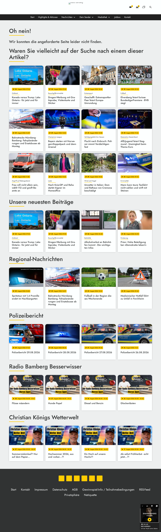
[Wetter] (143, 7)
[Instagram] (21, 7)
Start (32, 17)
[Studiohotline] (35, 7)
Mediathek (102, 17)
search (150, 7)
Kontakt (127, 17)
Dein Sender (85, 17)
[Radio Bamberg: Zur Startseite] (80, 7)
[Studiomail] (30, 7)
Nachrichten (66, 17)
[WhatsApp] (11, 7)
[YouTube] (25, 7)
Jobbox (117, 17)
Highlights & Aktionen (48, 17)
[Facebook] (16, 7)
